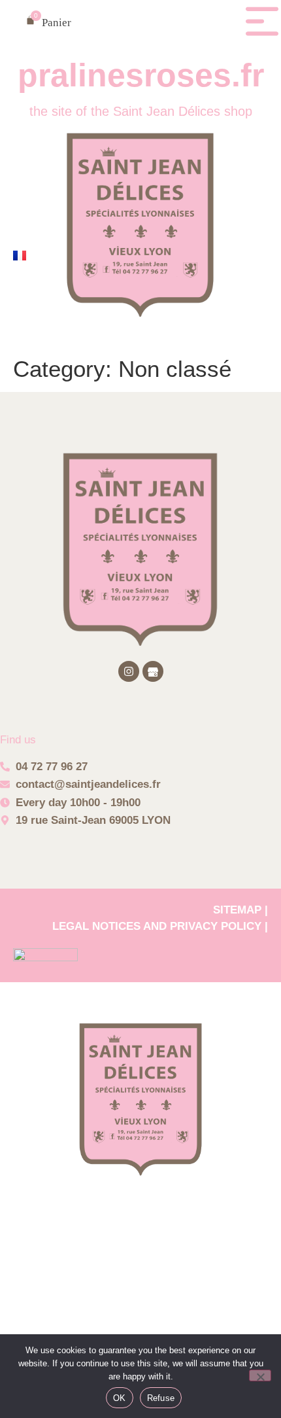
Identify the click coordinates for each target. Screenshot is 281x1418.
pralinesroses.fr (141, 75)
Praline (141, 1277)
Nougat (140, 1330)
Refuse (161, 1398)
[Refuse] (260, 1375)
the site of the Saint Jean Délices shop (140, 111)
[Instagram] (128, 671)
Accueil (140, 1223)
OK (119, 1398)
